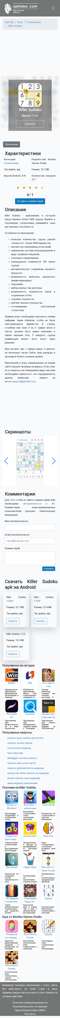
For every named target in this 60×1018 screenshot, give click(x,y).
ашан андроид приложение (22, 783)
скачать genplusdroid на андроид (25, 768)
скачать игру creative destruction (25, 738)
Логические (11, 144)
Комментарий (12, 548)
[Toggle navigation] (53, 8)
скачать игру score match (21, 763)
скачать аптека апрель (19, 743)
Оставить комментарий (30, 201)
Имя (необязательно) (16, 521)
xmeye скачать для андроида (23, 778)
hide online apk (15, 753)
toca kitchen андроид (19, 748)
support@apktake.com (24, 381)
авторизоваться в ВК (39, 503)
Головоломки (11, 163)
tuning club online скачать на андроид (28, 773)
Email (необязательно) (17, 534)
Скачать (30, 124)
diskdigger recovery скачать (22, 758)
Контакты (30, 1014)
